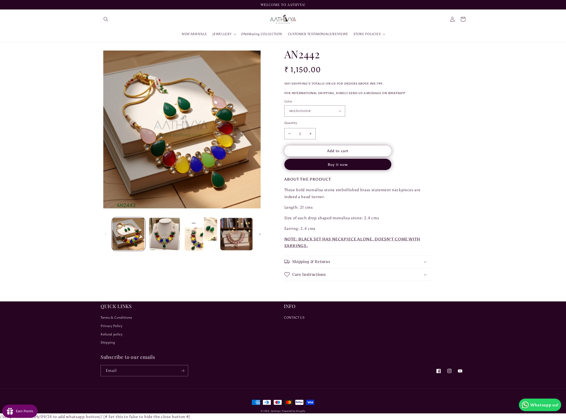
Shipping (108, 342)
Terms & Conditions (116, 317)
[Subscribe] (182, 370)
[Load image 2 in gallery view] (164, 234)
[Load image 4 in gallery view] (236, 234)
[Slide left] (105, 234)
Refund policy (112, 334)
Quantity (290, 123)
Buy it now (338, 164)
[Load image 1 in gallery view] (128, 234)
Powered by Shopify (293, 411)
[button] (106, 19)
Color (288, 101)
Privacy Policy (111, 326)
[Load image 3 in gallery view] (200, 234)
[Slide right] (260, 234)
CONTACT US (294, 317)
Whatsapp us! (544, 405)
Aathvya (276, 411)
